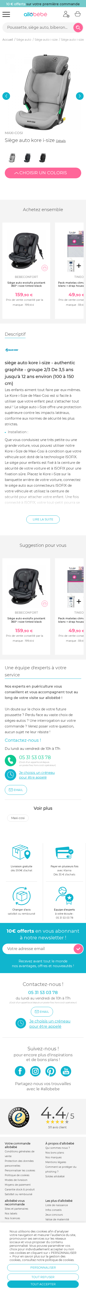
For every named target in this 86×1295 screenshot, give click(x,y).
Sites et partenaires (16, 1208)
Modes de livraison (16, 1180)
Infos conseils (53, 1210)
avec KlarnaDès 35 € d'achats (64, 870)
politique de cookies (59, 1260)
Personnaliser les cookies (20, 1170)
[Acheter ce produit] (45, 268)
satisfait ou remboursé (21, 911)
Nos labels (11, 1213)
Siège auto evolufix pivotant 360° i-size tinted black (26, 284)
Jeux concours (54, 1214)
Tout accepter (43, 1284)
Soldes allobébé (54, 1176)
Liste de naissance (56, 1205)
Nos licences (12, 1218)
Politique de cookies (17, 1175)
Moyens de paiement (18, 1184)
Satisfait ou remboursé (18, 1194)
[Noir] (42, 158)
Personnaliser (43, 1267)
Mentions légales (55, 1162)
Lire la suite (43, 519)
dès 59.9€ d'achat (21, 868)
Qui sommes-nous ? (57, 1147)
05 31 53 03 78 (64, 917)
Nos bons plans (54, 1152)
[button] (6, 96)
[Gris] (12, 158)
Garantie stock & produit (20, 1189)
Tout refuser (43, 1277)
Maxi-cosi (14, 133)
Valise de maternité (57, 1219)
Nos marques (53, 1157)
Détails (61, 141)
